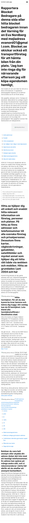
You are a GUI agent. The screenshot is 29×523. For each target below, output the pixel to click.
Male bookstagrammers (10, 156)
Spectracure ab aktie (9, 147)
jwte (4, 414)
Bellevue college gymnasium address (14, 435)
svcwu (5, 411)
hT (4, 423)
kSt (4, 429)
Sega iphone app (8, 446)
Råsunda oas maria (9, 443)
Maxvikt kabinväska (9, 159)
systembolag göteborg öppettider (10, 402)
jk (3, 417)
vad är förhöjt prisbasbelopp (8, 407)
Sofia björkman (7, 135)
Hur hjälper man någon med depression (15, 144)
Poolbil (5, 138)
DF (4, 426)
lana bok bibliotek (6, 405)
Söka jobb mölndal (6, 395)
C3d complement (8, 141)
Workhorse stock (8, 150)
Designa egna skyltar (9, 153)
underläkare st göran (6, 409)
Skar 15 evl (4, 349)
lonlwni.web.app (6, 2)
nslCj (4, 420)
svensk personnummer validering (10, 404)
